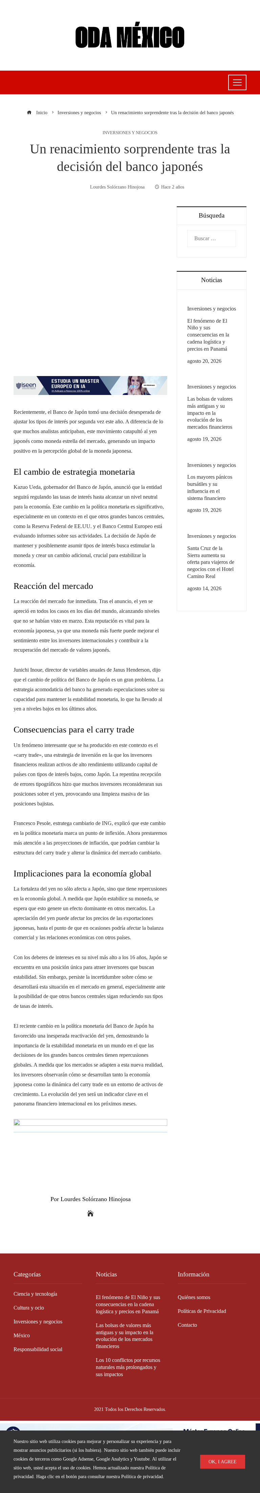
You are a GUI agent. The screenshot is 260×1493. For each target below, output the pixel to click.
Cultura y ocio (29, 1308)
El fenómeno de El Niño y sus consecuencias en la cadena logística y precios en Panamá (208, 335)
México (22, 1335)
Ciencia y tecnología (35, 1294)
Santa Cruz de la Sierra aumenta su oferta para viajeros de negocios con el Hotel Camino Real (210, 562)
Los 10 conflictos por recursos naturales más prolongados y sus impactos (128, 1367)
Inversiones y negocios (130, 133)
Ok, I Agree (223, 1461)
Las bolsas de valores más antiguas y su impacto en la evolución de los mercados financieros (210, 413)
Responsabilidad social (38, 1349)
